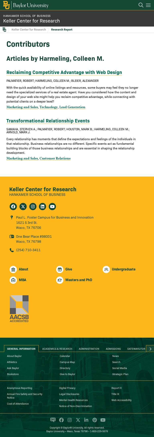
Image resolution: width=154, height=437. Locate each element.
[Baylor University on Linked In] (85, 422)
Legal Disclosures (69, 394)
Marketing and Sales (22, 107)
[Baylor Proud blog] (52, 422)
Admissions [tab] (113, 348)
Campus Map (67, 362)
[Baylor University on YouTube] (102, 422)
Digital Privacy (67, 388)
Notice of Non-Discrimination (75, 406)
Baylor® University (73, 427)
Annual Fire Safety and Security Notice (24, 395)
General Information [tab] (21, 348)
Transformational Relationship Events (48, 120)
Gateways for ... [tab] (137, 348)
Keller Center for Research (31, 20)
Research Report (61, 29)
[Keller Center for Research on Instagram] (33, 207)
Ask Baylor (13, 368)
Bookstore (13, 374)
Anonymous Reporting (19, 388)
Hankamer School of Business (27, 16)
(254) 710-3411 (28, 249)
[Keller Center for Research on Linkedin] (42, 207)
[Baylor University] (25, 5)
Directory (65, 368)
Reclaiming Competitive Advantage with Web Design (64, 72)
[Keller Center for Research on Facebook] (13, 207)
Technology (49, 107)
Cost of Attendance (18, 403)
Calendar (65, 356)
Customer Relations (55, 158)
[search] (139, 5)
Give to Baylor (67, 374)
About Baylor (14, 356)
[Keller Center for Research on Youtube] (52, 207)
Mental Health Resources (73, 400)
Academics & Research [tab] (57, 348)
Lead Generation (72, 107)
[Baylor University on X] (77, 422)
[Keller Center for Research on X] (23, 207)
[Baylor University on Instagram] (69, 422)
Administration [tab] (89, 348)
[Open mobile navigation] (149, 6)
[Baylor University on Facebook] (61, 422)
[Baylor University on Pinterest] (94, 422)
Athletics (12, 362)
